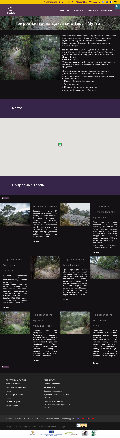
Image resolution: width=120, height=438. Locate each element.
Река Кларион (49, 387)
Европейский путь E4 (45, 206)
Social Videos (82, 2)
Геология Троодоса (52, 384)
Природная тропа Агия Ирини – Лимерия (12, 265)
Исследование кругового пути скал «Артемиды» (105, 212)
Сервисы (92, 10)
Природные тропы (13, 402)
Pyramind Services (48, 426)
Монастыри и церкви (14, 394)
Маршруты (95, 2)
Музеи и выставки (13, 384)
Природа (78, 10)
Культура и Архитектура (53, 401)
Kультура (64, 10)
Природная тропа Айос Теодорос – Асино (102, 320)
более (36, 241)
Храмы (8, 391)
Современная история (53, 391)
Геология (9, 398)
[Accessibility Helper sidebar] (117, 6)
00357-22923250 (51, 2)
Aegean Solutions (31, 426)
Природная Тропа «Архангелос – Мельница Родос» (43, 320)
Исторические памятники (16, 387)
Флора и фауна (12, 405)
